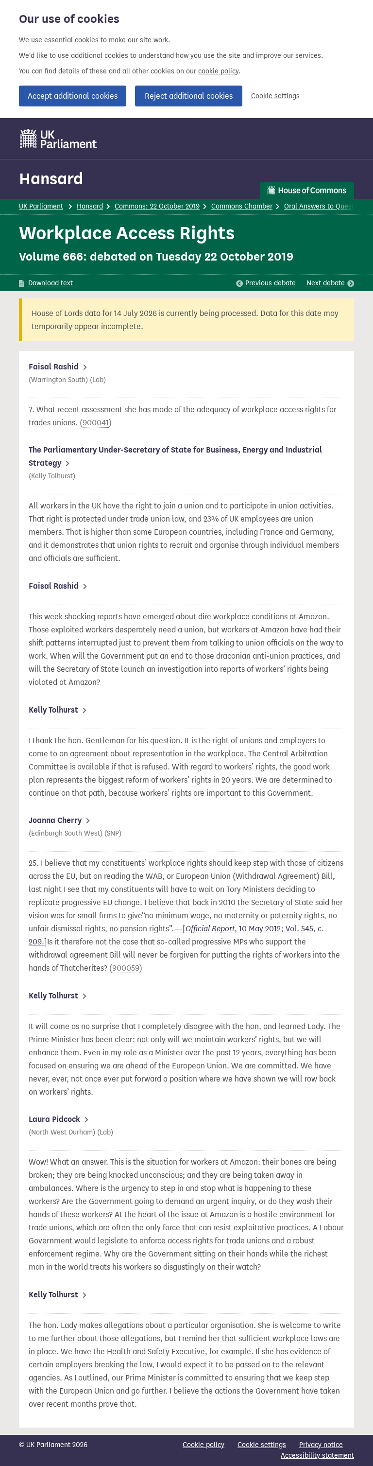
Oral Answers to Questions (325, 206)
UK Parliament (41, 206)
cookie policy (218, 71)
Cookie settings (275, 96)
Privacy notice (321, 1445)
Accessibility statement (317, 1455)
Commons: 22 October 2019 (157, 206)
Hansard (51, 179)
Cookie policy (203, 1445)
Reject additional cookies (189, 96)
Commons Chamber (241, 206)
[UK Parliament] (58, 138)
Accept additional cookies (73, 96)
